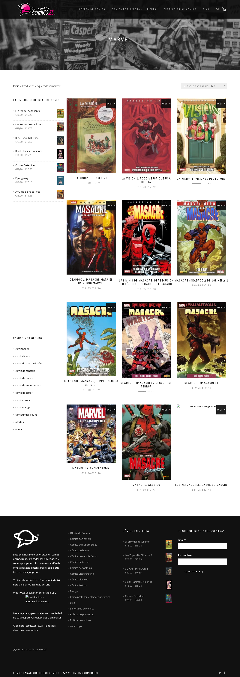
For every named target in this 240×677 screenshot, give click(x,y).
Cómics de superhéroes (83, 544)
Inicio (16, 86)
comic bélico (22, 349)
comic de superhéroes (28, 385)
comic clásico (22, 356)
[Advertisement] (38, 269)
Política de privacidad (82, 614)
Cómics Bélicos (78, 585)
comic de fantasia (25, 370)
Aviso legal (76, 626)
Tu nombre (185, 555)
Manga (74, 591)
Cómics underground (82, 573)
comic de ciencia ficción (28, 363)
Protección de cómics (180, 9)
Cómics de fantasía (81, 568)
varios (18, 429)
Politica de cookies (80, 620)
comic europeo (23, 400)
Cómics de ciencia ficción (84, 556)
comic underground (26, 414)
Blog (206, 9)
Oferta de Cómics (92, 9)
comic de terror (23, 392)
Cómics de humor (80, 550)
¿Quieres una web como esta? (30, 649)
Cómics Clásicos (79, 579)
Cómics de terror (79, 562)
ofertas (19, 422)
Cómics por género (126, 9)
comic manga (22, 407)
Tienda (152, 9)
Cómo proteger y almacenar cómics (90, 597)
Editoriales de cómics (82, 608)
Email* (182, 540)
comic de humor (24, 378)
